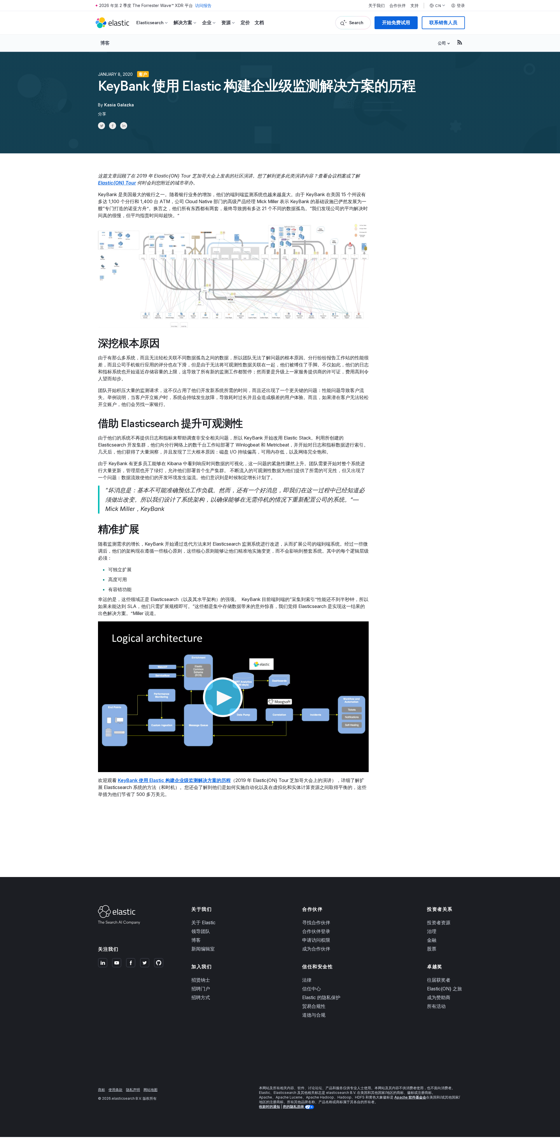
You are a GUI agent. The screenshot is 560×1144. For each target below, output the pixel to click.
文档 (259, 22)
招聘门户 (200, 989)
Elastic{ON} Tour (117, 183)
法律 (307, 980)
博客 (105, 43)
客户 (143, 74)
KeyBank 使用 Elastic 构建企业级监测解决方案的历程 (174, 780)
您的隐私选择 (294, 1106)
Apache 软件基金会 (410, 1097)
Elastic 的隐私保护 (321, 997)
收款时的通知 (269, 1106)
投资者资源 (438, 922)
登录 (461, 5)
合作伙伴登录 (316, 931)
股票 (431, 949)
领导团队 (200, 931)
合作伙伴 (397, 5)
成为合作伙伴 (316, 949)
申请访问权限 (316, 940)
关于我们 (376, 5)
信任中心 (311, 989)
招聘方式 (200, 997)
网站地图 (151, 1089)
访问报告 (203, 5)
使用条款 (115, 1089)
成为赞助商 (438, 997)
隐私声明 (133, 1089)
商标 (101, 1089)
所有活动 (436, 1006)
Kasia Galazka (119, 104)
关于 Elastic (203, 922)
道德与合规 (314, 1015)
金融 (431, 940)
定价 (245, 22)
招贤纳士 (200, 980)
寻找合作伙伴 (316, 922)
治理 (431, 931)
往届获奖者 (438, 980)
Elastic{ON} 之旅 (444, 989)
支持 (414, 5)
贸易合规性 (314, 1006)
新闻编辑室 (203, 949)
